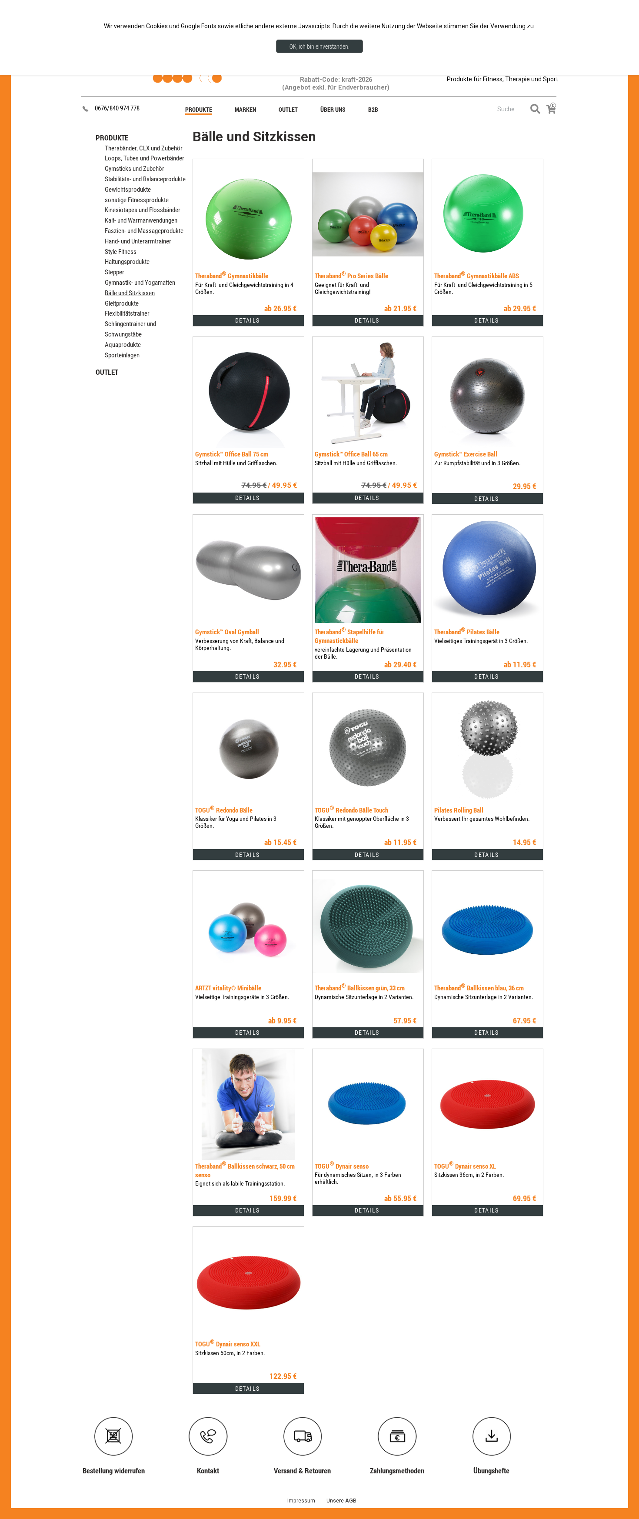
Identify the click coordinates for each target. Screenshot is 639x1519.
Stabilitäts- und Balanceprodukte (145, 179)
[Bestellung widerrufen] (118, 1419)
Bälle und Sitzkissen (130, 293)
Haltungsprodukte (127, 262)
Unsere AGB (341, 1500)
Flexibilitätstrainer (127, 313)
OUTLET (107, 372)
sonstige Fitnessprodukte (137, 200)
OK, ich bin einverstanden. (319, 46)
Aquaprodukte (123, 345)
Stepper (114, 272)
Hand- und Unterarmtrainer (138, 241)
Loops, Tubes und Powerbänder (144, 158)
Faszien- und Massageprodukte (144, 231)
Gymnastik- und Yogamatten (140, 282)
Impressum (301, 1500)
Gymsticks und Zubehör (134, 169)
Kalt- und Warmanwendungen (141, 220)
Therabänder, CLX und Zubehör (144, 148)
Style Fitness (120, 252)
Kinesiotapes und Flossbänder (142, 210)
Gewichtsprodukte (128, 189)
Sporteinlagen (122, 355)
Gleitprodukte (122, 303)
